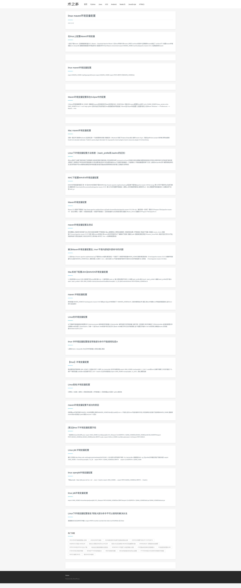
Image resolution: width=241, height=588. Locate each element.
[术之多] (73, 3)
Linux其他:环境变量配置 (79, 384)
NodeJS (122, 4)
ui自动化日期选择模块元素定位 (99, 547)
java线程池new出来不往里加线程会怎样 (116, 540)
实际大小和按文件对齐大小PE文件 (98, 543)
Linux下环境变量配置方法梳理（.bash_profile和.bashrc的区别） (97, 153)
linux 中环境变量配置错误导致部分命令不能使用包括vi (93, 341)
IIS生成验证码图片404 (164, 547)
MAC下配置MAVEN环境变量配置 (83, 177)
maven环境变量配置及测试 (80, 225)
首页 (85, 4)
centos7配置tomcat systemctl (142, 540)
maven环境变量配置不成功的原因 (83, 405)
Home (67, 575)
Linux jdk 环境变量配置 (78, 450)
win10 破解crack (74, 554)
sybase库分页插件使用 (76, 551)
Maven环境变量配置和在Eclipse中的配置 (87, 97)
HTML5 (141, 4)
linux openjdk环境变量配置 (80, 472)
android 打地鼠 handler (77, 543)
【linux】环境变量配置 (78, 362)
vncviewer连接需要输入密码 (78, 540)
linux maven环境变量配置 (79, 67)
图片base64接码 (89, 554)
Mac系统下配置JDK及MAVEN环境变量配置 (88, 272)
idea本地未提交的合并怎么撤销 (128, 551)
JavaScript (132, 4)
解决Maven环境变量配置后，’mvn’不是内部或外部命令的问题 (95, 249)
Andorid (113, 4)
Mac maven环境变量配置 (79, 130)
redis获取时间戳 (111, 551)
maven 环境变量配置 (77, 294)
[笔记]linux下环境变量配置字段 (82, 427)
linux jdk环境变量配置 (78, 493)
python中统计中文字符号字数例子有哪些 (152, 551)
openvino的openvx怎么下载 (78, 547)
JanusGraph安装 (95, 540)
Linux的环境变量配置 (77, 317)
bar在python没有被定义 (94, 551)
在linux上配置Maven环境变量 (81, 36)
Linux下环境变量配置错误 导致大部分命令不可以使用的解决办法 (97, 513)
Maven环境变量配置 (77, 202)
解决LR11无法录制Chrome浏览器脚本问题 (124, 543)
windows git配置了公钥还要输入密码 (123, 547)
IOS (106, 4)
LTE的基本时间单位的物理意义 (146, 547)
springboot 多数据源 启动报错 (148, 543)
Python (92, 4)
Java (100, 4)
